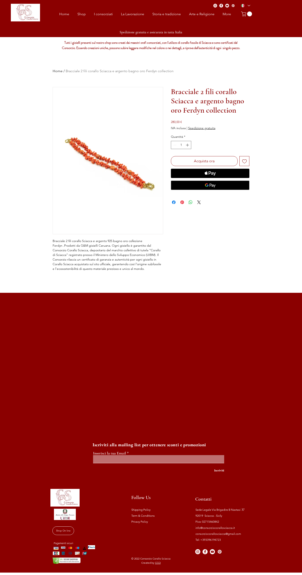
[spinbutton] (181, 145)
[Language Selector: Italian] (245, 6)
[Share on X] (199, 202)
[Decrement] (174, 145)
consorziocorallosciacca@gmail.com (218, 533)
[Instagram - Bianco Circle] (215, 6)
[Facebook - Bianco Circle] (221, 6)
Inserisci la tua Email (109, 453)
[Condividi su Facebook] (173, 202)
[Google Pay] (210, 185)
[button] (247, 13)
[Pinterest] (233, 6)
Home (58, 71)
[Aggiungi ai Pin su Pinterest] (182, 202)
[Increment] (188, 145)
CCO (158, 562)
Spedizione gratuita (201, 128)
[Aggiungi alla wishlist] (244, 161)
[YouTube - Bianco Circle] (227, 6)
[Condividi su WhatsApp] (190, 202)
